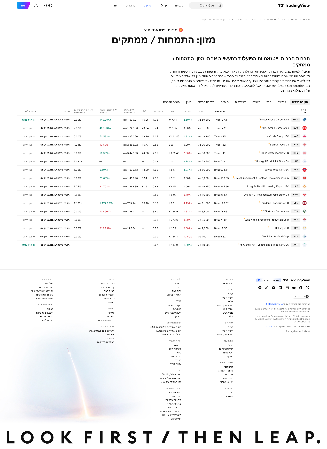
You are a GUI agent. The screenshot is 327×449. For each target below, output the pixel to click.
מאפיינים (176, 283)
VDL (296, 203)
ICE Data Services (274, 304)
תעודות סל (227, 297)
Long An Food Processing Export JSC (268, 186)
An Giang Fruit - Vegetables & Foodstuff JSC (264, 244)
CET (296, 228)
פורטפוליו (228, 366)
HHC (295, 153)
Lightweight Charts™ (42, 290)
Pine (231, 316)
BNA (295, 219)
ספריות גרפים (46, 287)
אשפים (110, 334)
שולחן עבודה (227, 396)
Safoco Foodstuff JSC (276, 169)
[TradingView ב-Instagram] (287, 287)
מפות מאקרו (227, 378)
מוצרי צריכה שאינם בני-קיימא (55, 119)
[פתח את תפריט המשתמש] (36, 5)
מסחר (111, 312)
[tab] (300, 102)
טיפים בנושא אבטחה (170, 411)
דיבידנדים (228, 352)
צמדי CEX (228, 308)
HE (45, 5)
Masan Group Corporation (274, 119)
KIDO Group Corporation (275, 127)
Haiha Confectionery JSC (275, 152)
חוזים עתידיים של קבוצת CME (165, 327)
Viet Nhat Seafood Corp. (275, 236)
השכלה (110, 316)
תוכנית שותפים (45, 316)
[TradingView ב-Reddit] (260, 287)
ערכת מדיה (175, 363)
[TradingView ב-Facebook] (300, 287)
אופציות (229, 374)
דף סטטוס (176, 418)
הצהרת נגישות (174, 407)
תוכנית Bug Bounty (171, 414)
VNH (295, 236)
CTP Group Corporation (276, 211)
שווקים (147, 5)
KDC (295, 128)
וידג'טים (49, 283)
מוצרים (179, 5)
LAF (296, 186)
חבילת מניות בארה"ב (170, 334)
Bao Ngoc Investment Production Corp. (267, 219)
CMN (295, 194)
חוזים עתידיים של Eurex (168, 330)
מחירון (178, 287)
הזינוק (178, 316)
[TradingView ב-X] (307, 287)
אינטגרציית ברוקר (44, 312)
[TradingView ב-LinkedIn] (280, 287)
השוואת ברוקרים (173, 312)
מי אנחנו (177, 345)
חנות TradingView (171, 374)
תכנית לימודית (45, 320)
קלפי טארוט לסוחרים (170, 378)
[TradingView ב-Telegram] (273, 287)
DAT (296, 178)
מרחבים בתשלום (105, 341)
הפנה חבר (109, 290)
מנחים (111, 302)
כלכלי (230, 345)
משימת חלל (175, 348)
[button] (172, 5)
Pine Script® (226, 381)
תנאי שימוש (175, 392)
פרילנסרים (109, 338)
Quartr (269, 326)
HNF (296, 161)
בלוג (179, 352)
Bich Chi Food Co (279, 144)
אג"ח (230, 301)
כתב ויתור (176, 396)
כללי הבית (109, 298)
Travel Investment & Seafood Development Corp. (261, 177)
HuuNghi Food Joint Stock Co (272, 161)
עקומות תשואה (225, 370)
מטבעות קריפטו (225, 305)
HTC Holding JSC (279, 228)
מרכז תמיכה (175, 356)
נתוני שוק (176, 290)
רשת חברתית (107, 283)
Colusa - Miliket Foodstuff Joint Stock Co (266, 194)
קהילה (163, 5)
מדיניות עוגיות (174, 403)
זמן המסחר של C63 (171, 381)
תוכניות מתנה (174, 294)
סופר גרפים (227, 283)
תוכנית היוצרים (106, 294)
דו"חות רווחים (226, 348)
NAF (296, 136)
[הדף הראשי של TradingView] (294, 5)
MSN (295, 119)
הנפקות (229, 356)
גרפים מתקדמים (44, 294)
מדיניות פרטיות (173, 399)
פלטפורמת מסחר (44, 298)
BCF (296, 144)
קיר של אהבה (107, 287)
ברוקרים (130, 5)
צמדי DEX (228, 312)
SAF (296, 169)
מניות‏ (230, 293)
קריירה (178, 360)
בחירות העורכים (106, 320)
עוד (115, 5)
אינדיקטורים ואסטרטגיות (101, 330)
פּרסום (50, 308)
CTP (296, 211)
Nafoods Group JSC (278, 136)
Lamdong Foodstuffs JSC (275, 203)
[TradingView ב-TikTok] (266, 287)
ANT (295, 244)
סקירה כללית (174, 305)
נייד (231, 392)
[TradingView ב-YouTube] (294, 287)
